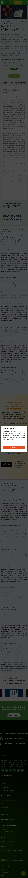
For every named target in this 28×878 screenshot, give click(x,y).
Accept (14, 447)
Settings (14, 443)
